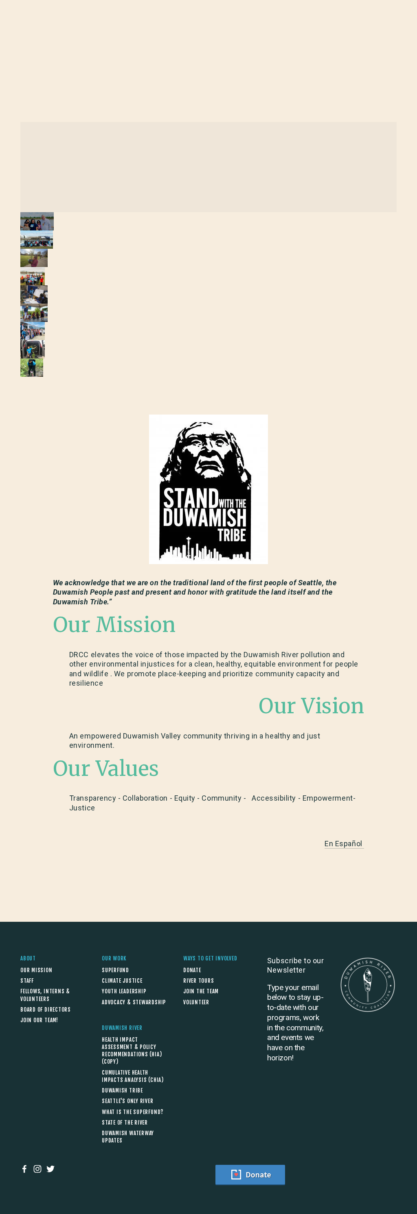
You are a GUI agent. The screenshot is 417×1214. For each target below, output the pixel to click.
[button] (37, 221)
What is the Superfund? (133, 1112)
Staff (27, 980)
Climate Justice (122, 980)
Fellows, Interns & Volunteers (45, 995)
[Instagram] (37, 1169)
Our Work (70, 46)
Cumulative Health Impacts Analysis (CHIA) (133, 1076)
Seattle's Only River (128, 1101)
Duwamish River (163, 46)
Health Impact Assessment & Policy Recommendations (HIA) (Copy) (132, 1050)
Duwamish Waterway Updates (128, 1137)
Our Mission (36, 970)
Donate (192, 970)
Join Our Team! (39, 1020)
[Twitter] (50, 1169)
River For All (112, 46)
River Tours (198, 980)
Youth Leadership (124, 991)
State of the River (125, 1122)
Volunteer (196, 1002)
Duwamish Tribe (122, 1090)
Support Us (378, 46)
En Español (344, 843)
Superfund (115, 970)
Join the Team (201, 991)
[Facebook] (24, 1169)
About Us (34, 46)
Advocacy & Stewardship (134, 1002)
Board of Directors (45, 1009)
